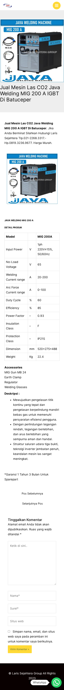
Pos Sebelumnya (32, 493)
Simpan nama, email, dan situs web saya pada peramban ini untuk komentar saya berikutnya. (31, 636)
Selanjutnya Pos (32, 503)
